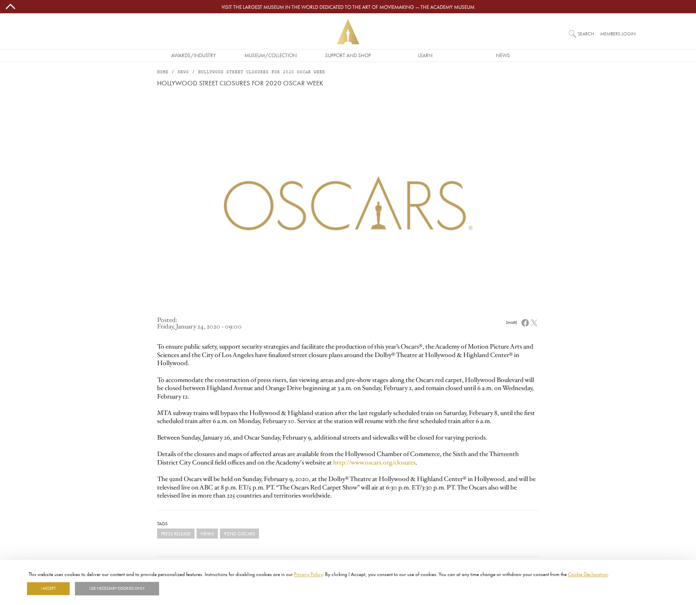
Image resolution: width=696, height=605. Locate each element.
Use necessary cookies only (117, 588)
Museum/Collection (270, 55)
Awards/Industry (193, 55)
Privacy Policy (308, 574)
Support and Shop (348, 55)
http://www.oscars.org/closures (374, 462)
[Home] (348, 31)
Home (162, 72)
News (503, 55)
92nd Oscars (239, 534)
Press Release (176, 534)
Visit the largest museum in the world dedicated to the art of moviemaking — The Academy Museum (348, 7)
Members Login (618, 34)
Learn (425, 55)
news (207, 534)
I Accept (48, 588)
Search (586, 34)
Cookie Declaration (588, 574)
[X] (534, 322)
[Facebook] (525, 322)
